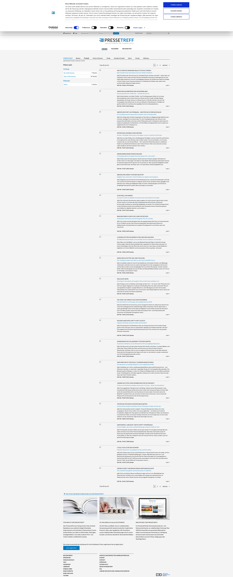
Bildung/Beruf (68, 555)
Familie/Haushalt (68, 560)
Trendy (137, 58)
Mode (108, 58)
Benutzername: (85, 33)
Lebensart (68, 58)
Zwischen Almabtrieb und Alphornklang (132, 91)
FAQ (100, 569)
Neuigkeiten (126, 49)
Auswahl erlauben (176, 11)
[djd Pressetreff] (116, 41)
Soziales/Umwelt (119, 58)
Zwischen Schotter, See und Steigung (131, 258)
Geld (64, 562)
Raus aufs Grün (122, 279)
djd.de (163, 574)
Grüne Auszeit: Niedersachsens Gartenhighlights (135, 468)
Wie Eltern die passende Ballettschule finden (134, 70)
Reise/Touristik (68, 571)
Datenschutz (103, 564)
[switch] (94, 27)
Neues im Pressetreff (106, 566)
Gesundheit (67, 564)
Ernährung (67, 557)
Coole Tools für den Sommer (128, 447)
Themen (104, 49)
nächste (164, 65)
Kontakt (102, 560)
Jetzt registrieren (71, 548)
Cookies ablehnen (176, 17)
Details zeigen (137, 27)
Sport (130, 58)
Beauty (78, 58)
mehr (167, 85)
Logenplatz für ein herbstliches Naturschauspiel (135, 237)
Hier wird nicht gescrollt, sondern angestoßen (135, 362)
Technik (65, 575)
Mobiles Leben (67, 569)
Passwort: (100, 33)
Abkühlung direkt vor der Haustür (130, 174)
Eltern (80, 84)
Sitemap (101, 557)
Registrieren (68, 33)
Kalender (114, 49)
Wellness (146, 58)
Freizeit (86, 58)
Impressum (102, 562)
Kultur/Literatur (98, 58)
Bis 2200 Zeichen (80, 73)
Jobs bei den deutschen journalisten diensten (114, 571)
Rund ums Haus (68, 573)
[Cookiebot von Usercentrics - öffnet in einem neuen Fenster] (53, 27)
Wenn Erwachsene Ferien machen (129, 154)
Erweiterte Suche (139, 33)
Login (76, 33)
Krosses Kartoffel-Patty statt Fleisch (131, 320)
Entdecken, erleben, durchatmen (129, 133)
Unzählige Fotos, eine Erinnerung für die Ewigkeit (136, 383)
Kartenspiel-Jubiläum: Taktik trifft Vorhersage (135, 425)
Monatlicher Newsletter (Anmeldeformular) (114, 555)
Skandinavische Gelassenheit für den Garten (134, 341)
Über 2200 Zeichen (80, 76)
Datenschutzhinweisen (128, 20)
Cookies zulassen (176, 5)
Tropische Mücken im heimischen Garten (132, 404)
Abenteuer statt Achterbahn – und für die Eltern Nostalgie (139, 112)
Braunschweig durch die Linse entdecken (132, 216)
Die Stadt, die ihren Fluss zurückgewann (132, 300)
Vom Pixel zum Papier (125, 195)
